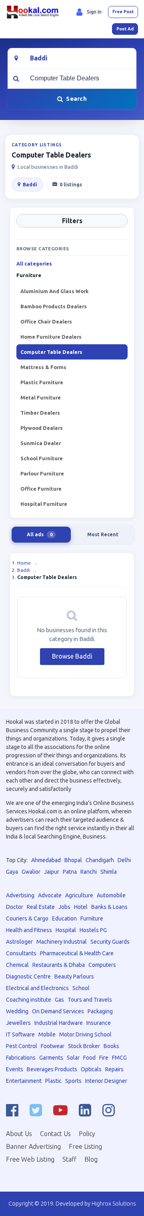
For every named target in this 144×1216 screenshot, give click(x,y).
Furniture (91, 918)
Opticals (91, 1069)
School (81, 988)
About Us (19, 1133)
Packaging (100, 1011)
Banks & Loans (109, 907)
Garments (51, 1057)
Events (14, 1069)
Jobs (64, 907)
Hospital (66, 930)
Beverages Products (52, 1069)
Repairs (114, 1069)
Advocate (50, 895)
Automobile (111, 895)
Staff (69, 1159)
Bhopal (73, 860)
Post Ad (125, 28)
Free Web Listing (30, 1159)
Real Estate (41, 907)
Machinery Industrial (61, 941)
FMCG (119, 1057)
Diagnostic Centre (28, 976)
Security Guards (110, 941)
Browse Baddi (72, 656)
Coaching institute (28, 999)
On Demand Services (58, 1011)
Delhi (124, 860)
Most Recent (102, 534)
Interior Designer (106, 1081)
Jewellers (18, 1023)
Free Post (123, 11)
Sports (73, 1081)
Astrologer (19, 941)
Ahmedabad (46, 860)
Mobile (47, 1034)
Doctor (14, 907)
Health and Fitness (29, 930)
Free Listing (85, 1146)
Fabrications (21, 1057)
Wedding (17, 1011)
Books (111, 1046)
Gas (59, 999)
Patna (70, 872)
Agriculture (79, 895)
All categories (34, 263)
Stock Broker (84, 1046)
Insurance (98, 1023)
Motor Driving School (85, 1034)
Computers (102, 965)
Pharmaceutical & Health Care (77, 953)
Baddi (30, 184)
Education (64, 918)
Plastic (53, 1081)
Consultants (21, 953)
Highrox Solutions (114, 1203)
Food (89, 1057)
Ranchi (88, 872)
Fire (103, 1057)
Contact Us (55, 1133)
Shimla (108, 872)
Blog (91, 1159)
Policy (87, 1133)
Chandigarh (100, 860)
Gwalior (31, 872)
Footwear (52, 1046)
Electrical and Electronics (37, 988)
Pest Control (21, 1046)
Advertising (20, 895)
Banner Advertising (33, 1146)
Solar (73, 1057)
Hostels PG (93, 930)
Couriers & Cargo (27, 918)
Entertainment (24, 1081)
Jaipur (51, 872)
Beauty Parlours (74, 976)
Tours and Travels (90, 999)
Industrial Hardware (58, 1023)
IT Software (20, 1034)
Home (24, 562)
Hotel (81, 907)
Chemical (17, 965)
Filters (72, 220)
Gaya (12, 872)
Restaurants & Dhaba (58, 965)
